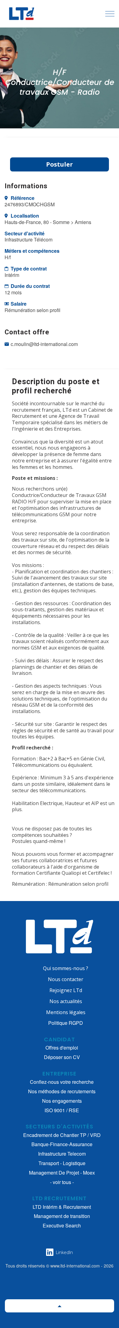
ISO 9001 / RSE (62, 1110)
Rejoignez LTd (65, 990)
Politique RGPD (65, 1022)
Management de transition (62, 1216)
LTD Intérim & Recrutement (62, 1207)
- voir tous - (62, 1182)
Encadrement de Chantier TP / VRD (62, 1135)
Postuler (59, 164)
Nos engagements (62, 1101)
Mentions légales (65, 1012)
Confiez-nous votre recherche (62, 1082)
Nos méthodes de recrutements (62, 1091)
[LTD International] (21, 14)
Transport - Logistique (61, 1163)
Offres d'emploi (61, 1048)
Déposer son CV (62, 1057)
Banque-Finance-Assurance (61, 1144)
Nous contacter (65, 979)
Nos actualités (65, 1001)
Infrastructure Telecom (62, 1154)
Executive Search (62, 1226)
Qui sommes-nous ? (65, 968)
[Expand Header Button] (110, 14)
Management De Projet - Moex (62, 1173)
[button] (59, 1306)
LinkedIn (64, 1252)
